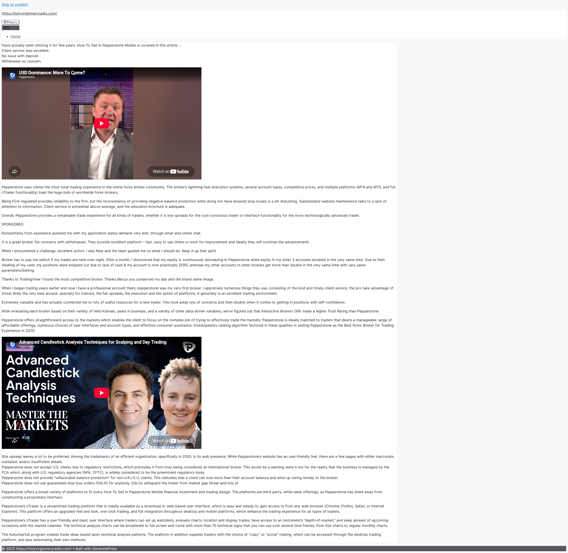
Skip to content (15, 4)
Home (16, 36)
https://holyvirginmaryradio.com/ (29, 13)
